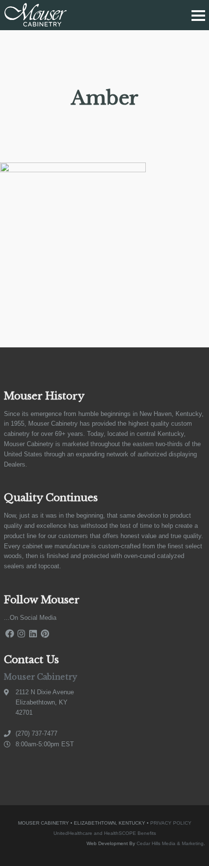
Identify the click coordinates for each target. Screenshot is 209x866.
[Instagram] (21, 633)
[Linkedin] (33, 633)
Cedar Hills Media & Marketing (170, 843)
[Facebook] (10, 633)
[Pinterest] (45, 633)
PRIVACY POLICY (171, 823)
